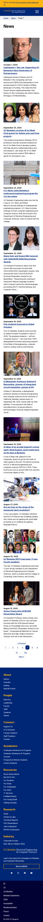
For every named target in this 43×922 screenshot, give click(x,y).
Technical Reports (11, 820)
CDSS (6, 899)
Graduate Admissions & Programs (17, 753)
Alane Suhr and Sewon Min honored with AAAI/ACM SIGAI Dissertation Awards (21, 259)
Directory (7, 699)
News (13, 18)
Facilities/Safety (10, 796)
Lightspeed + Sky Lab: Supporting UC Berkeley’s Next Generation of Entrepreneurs (21, 70)
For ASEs (7, 790)
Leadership (8, 703)
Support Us (8, 726)
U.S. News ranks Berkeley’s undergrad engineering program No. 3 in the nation (21, 193)
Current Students (10, 763)
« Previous (22, 643)
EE (4, 883)
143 (25, 652)
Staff (5, 709)
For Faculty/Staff (10, 799)
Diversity (7, 682)
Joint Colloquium (10, 826)
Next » (22, 656)
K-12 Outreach (9, 730)
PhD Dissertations (11, 823)
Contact (7, 739)
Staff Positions (9, 736)
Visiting (6, 685)
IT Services (8, 793)
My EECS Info (9, 777)
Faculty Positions (10, 733)
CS (5, 887)
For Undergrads (10, 787)
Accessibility (8, 903)
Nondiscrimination (10, 907)
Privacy (6, 911)
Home (6, 18)
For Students (9, 780)
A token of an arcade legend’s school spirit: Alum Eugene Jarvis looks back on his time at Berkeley (21, 450)
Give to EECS (21, 866)
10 (17, 652)
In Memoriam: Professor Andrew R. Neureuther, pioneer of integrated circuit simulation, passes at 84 (20, 384)
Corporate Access (11, 841)
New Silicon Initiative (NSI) (14, 844)
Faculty (6, 706)
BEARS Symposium (11, 830)
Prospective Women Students (15, 760)
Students (7, 712)
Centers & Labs (10, 817)
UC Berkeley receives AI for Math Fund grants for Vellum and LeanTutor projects (21, 133)
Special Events (9, 688)
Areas (6, 814)
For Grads (7, 783)
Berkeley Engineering (11, 895)
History (6, 679)
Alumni (6, 715)
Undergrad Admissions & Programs (17, 750)
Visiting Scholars (10, 803)
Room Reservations (11, 774)
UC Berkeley (8, 891)
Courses (7, 757)
